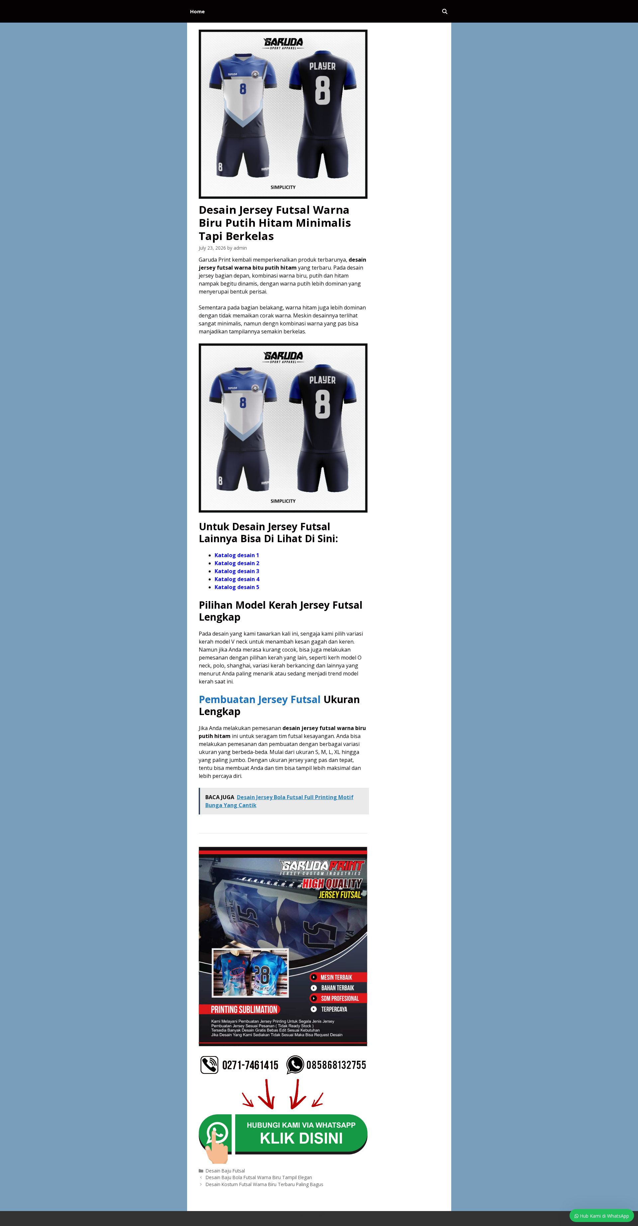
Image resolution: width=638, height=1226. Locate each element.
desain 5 (248, 587)
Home (197, 11)
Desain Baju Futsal (225, 1170)
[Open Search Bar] (445, 11)
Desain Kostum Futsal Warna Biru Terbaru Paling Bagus (264, 1184)
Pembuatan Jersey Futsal (260, 699)
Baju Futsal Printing (319, 1214)
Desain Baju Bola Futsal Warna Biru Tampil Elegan (259, 1177)
